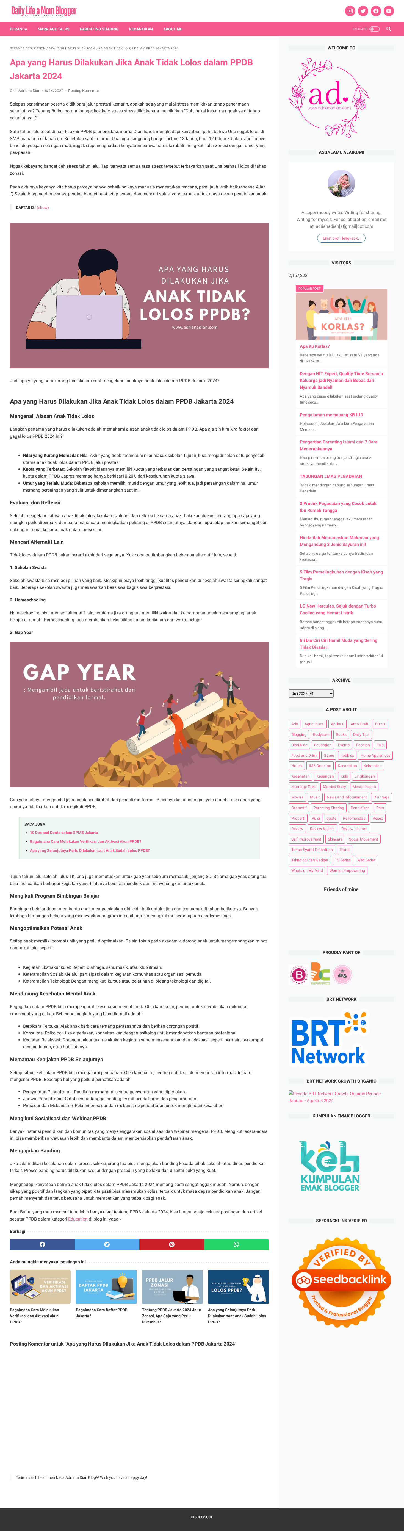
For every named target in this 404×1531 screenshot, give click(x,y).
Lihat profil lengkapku (341, 238)
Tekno (344, 849)
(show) (43, 207)
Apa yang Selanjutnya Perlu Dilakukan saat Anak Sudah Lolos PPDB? (90, 850)
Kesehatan (300, 776)
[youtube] (388, 11)
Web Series (366, 860)
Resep (378, 818)
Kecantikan (141, 29)
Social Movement (363, 839)
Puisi (316, 818)
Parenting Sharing (99, 29)
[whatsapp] (236, 1244)
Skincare (335, 839)
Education (78, 1219)
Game (329, 755)
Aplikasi (337, 724)
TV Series (343, 860)
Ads (294, 724)
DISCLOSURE (202, 1517)
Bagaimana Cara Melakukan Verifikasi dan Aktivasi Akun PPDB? (85, 841)
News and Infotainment (347, 797)
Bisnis (380, 724)
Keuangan (325, 776)
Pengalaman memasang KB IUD (331, 414)
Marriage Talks (54, 29)
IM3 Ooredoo (320, 766)
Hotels (296, 766)
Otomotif (299, 808)
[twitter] (362, 11)
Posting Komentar (83, 90)
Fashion (363, 745)
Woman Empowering (347, 870)
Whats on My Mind (307, 870)
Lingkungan (365, 776)
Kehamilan (373, 766)
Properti (298, 818)
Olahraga (381, 797)
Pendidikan (360, 808)
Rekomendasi (354, 818)
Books (341, 734)
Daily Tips (361, 734)
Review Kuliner (322, 828)
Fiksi (380, 745)
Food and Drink (304, 755)
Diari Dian (299, 745)
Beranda (18, 29)
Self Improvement (306, 839)
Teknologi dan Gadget (309, 860)
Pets (380, 808)
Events (344, 745)
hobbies (347, 755)
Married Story (334, 786)
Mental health (364, 786)
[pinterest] (171, 1244)
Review (297, 828)
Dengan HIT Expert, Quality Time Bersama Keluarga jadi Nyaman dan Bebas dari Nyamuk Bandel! (341, 380)
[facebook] (375, 11)
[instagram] (349, 11)
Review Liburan (354, 828)
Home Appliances (375, 755)
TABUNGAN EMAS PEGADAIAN (331, 476)
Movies (297, 797)
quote (331, 818)
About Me (172, 29)
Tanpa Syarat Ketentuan (312, 849)
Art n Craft (360, 724)
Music (315, 797)
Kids (344, 776)
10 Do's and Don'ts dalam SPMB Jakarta (64, 832)
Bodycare (321, 734)
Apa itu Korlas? (315, 346)
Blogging (298, 734)
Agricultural (314, 724)
